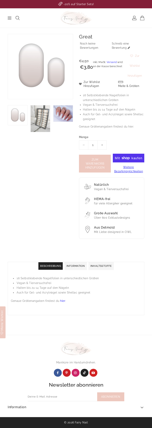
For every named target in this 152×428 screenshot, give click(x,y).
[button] (134, 56)
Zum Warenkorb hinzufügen (95, 163)
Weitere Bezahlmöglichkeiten (128, 169)
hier (130, 126)
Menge (83, 137)
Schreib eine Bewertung (120, 45)
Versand (112, 62)
